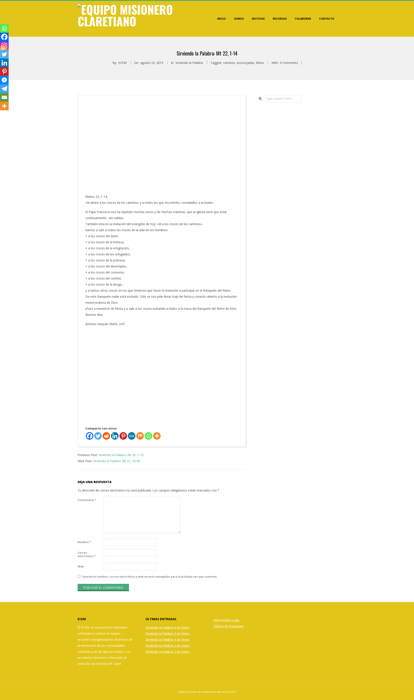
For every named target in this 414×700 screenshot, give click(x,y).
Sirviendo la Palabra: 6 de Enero (168, 627)
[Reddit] (106, 436)
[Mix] (140, 436)
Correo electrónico (87, 554)
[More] (157, 436)
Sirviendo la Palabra (189, 63)
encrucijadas (245, 63)
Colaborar (303, 19)
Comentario (87, 500)
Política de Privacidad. (228, 626)
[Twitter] (98, 436)
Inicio (221, 19)
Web (81, 566)
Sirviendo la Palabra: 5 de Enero (168, 633)
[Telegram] (4, 88)
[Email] (4, 97)
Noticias (258, 19)
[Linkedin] (115, 436)
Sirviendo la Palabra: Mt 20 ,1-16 (121, 455)
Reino (260, 63)
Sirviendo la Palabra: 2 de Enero (168, 651)
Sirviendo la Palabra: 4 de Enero (168, 639)
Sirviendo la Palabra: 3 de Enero (168, 645)
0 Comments (289, 63)
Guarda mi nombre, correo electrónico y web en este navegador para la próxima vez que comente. (150, 576)
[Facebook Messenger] (4, 80)
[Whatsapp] (148, 436)
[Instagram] (4, 45)
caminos (229, 63)
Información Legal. (226, 620)
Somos (239, 19)
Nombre (84, 542)
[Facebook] (89, 436)
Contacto (326, 19)
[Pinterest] (123, 436)
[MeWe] (131, 436)
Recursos (280, 19)
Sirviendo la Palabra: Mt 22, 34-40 (116, 461)
